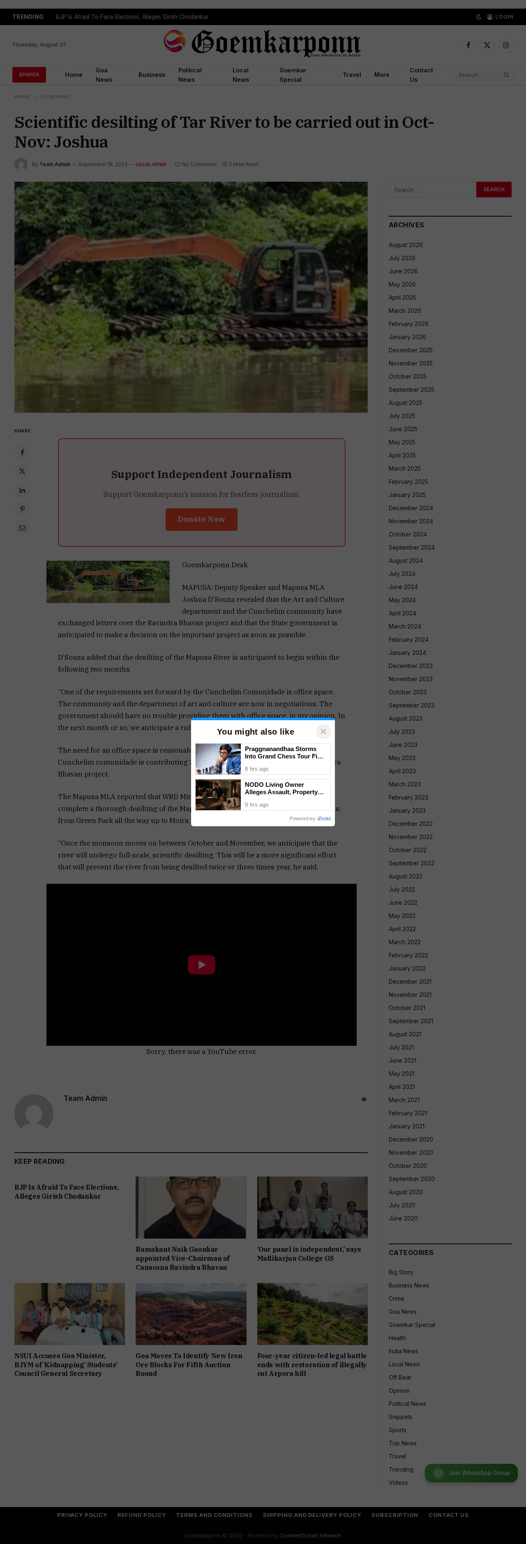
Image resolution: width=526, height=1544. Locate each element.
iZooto (324, 818)
